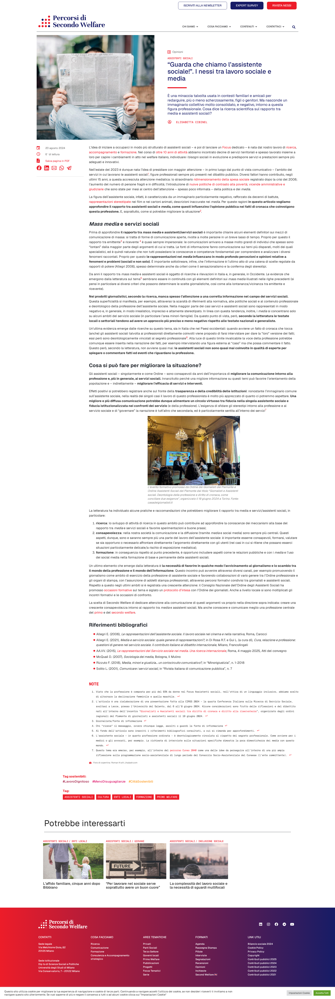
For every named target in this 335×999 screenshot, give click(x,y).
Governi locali (151, 955)
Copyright (253, 955)
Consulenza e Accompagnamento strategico (110, 957)
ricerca (291, 147)
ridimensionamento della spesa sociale (221, 179)
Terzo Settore (150, 951)
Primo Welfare (151, 959)
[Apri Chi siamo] (197, 26)
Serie (146, 974)
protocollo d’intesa (177, 590)
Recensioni (201, 963)
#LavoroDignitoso (76, 781)
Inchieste (200, 970)
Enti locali (122, 797)
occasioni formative (118, 590)
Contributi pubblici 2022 (262, 970)
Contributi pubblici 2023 (262, 966)
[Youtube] (292, 924)
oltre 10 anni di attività (171, 152)
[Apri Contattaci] (283, 26)
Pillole (199, 951)
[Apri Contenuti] (256, 26)
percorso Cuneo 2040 (183, 750)
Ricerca (95, 943)
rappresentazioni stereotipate (110, 202)
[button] (294, 27)
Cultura (103, 797)
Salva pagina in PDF (57, 161)
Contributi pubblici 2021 (262, 974)
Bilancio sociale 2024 (260, 943)
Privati (147, 943)
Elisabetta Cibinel (191, 122)
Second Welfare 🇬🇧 (206, 974)
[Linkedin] (260, 924)
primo (98, 612)
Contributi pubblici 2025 (262, 959)
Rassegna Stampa (206, 947)
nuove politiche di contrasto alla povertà (218, 184)
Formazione (144, 797)
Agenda (199, 943)
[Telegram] (284, 924)
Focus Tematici (152, 970)
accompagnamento (103, 152)
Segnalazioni (202, 959)
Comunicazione (100, 947)
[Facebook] (39, 169)
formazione (128, 152)
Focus (226, 147)
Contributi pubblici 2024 (262, 963)
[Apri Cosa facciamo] (230, 26)
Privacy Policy (256, 951)
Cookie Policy (255, 947)
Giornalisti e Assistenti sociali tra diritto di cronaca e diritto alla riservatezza (198, 711)
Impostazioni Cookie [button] (299, 993)
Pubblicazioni (151, 963)
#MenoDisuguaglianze (108, 781)
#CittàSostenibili (141, 781)
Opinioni (200, 966)
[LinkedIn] (46, 169)
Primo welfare (167, 797)
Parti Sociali (150, 947)
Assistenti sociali (180, 58)
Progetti (147, 966)
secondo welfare (123, 612)
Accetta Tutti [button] (322, 993)
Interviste (201, 955)
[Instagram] (268, 924)
